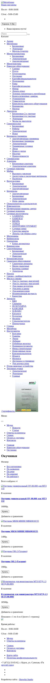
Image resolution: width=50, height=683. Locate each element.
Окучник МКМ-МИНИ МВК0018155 (19, 531)
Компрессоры (13, 246)
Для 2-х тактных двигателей (25, 281)
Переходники (18, 323)
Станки (10, 326)
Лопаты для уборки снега (24, 233)
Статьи (15, 430)
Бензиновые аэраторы (22, 163)
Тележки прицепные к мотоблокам (28, 93)
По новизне (12, 474)
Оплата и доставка (15, 438)
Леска (15, 148)
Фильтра (16, 318)
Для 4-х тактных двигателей (25, 283)
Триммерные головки (22, 146)
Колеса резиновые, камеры (25, 96)
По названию (13, 469)
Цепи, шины (18, 201)
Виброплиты (13, 238)
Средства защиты (20, 231)
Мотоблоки (12, 43)
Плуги (15, 71)
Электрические (19, 58)
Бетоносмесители (15, 258)
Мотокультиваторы (16, 53)
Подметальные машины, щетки (21, 208)
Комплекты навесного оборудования (29, 103)
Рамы (14, 83)
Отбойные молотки (21, 343)
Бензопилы (12, 191)
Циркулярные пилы (21, 351)
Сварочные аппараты (22, 263)
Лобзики (16, 341)
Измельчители (13, 206)
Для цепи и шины (20, 288)
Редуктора (17, 316)
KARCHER (17, 308)
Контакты (11, 440)
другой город (7, 665)
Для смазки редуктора (22, 286)
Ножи (15, 133)
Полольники (18, 81)
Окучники (17, 76)
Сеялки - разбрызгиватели (19, 276)
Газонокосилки (14, 123)
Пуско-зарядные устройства (20, 366)
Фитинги (16, 358)
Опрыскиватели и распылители (22, 203)
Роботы (15, 128)
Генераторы (12, 241)
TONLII (16, 223)
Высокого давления (21, 173)
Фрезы (15, 88)
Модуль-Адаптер (20, 51)
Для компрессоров (21, 291)
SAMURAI (17, 218)
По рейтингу (13, 476)
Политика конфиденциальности (22, 658)
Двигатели (12, 111)
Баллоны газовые (20, 268)
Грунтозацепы (19, 73)
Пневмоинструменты (22, 346)
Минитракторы (14, 63)
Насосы (15, 108)
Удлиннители (18, 98)
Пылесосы (17, 178)
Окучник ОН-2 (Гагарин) (13, 561)
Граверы (16, 336)
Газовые (16, 376)
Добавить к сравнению (12, 516)
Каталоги (16, 313)
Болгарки (16, 333)
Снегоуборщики (14, 248)
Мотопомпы (12, 236)
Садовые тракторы (15, 168)
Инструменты (13, 331)
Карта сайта (12, 655)
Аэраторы (11, 161)
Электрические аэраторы (24, 166)
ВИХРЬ (16, 221)
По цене (10, 471)
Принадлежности (20, 156)
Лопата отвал (18, 91)
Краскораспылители (21, 353)
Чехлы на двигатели (21, 121)
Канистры (17, 296)
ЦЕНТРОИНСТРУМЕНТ (24, 226)
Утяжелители (18, 101)
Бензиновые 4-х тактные (24, 116)
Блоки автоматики (21, 243)
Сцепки (16, 68)
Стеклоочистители (21, 321)
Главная (10, 445)
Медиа (10, 425)
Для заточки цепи (20, 363)
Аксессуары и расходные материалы (29, 176)
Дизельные (17, 48)
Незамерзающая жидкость (24, 293)
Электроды (17, 271)
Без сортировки (14, 466)
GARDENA (17, 216)
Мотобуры (12, 328)
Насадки (16, 153)
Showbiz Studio (26, 679)
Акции (10, 41)
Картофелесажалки (21, 86)
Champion (16, 303)
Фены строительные (22, 348)
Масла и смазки (14, 278)
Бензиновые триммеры (23, 141)
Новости (16, 428)
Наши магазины (8, 5)
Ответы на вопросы (16, 433)
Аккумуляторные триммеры (25, 138)
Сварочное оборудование (19, 261)
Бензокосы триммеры (17, 136)
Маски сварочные (20, 266)
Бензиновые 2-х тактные (24, 113)
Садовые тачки (19, 228)
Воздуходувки (13, 181)
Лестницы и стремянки (23, 361)
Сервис (10, 435)
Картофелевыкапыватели (24, 78)
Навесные (17, 256)
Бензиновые (18, 46)
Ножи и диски (19, 151)
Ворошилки (17, 106)
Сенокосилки (13, 158)
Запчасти (11, 298)
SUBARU (17, 311)
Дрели (15, 338)
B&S (14, 301)
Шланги (16, 356)
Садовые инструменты (17, 213)
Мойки (10, 171)
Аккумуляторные (20, 61)
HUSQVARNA (19, 306)
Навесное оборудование (18, 66)
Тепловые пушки (15, 368)
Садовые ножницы (16, 211)
